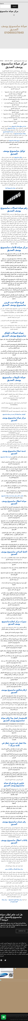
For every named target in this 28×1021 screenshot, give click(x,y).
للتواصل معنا (14, 414)
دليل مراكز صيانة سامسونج (21, 1016)
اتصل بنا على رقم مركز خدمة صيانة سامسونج (12, 495)
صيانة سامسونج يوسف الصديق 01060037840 (14, 29)
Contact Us (22, 931)
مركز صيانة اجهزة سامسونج (15, 899)
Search (2, 3)
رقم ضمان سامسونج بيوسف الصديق (14, 822)
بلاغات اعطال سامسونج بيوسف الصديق (14, 841)
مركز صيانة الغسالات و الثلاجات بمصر (14, 869)
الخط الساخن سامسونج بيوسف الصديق (14, 552)
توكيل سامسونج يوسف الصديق (14, 152)
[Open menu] (14, 15)
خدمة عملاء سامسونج (6, 457)
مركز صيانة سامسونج (9, 11)
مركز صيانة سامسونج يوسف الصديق (14, 419)
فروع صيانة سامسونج (14, 140)
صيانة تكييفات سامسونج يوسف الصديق (14, 378)
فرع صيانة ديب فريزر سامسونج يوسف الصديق (14, 303)
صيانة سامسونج (11, 128)
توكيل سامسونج (18, 157)
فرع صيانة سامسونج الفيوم (20, 60)
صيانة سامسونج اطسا (10, 188)
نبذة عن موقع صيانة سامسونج (19, 126)
